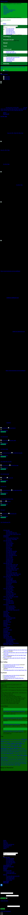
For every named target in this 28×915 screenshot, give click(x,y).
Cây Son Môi (9, 549)
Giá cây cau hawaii (4, 763)
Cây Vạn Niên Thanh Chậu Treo (13, 534)
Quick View (3, 431)
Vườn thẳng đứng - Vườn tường (11, 643)
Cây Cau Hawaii (9, 543)
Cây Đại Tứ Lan (9, 559)
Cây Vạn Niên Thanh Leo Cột (12, 609)
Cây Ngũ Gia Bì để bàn (23, 753)
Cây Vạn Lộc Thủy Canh (11, 572)
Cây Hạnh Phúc (9, 600)
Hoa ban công (6, 633)
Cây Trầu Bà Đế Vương (11, 555)
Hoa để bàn (6, 635)
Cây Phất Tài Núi (10, 602)
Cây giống (5, 611)
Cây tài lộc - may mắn (11, 594)
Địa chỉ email (4, 906)
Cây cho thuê (6, 26)
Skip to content (4, 1)
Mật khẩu (3, 895)
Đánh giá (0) (6, 114)
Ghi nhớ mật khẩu (11, 898)
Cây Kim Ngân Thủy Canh (12, 564)
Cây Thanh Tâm (9, 586)
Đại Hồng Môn (9, 561)
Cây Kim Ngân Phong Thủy (7, 499)
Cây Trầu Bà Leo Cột (5, 522)
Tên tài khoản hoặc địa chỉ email (8, 891)
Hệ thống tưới (6, 632)
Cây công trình (6, 599)
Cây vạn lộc (15, 760)
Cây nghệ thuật (6, 616)
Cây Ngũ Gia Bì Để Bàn (11, 582)
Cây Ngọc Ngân (4, 449)
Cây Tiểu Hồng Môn (10, 553)
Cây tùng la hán (10, 760)
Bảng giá (5, 42)
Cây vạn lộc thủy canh (21, 760)
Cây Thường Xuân (5, 474)
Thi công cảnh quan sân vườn (13, 57)
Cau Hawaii (3, 739)
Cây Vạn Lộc (3, 486)
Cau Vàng (12, 739)
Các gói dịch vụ (7, 36)
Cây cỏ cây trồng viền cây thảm (10, 108)
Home (4, 6)
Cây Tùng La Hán (10, 603)
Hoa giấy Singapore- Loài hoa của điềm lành (13, 731)
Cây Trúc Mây (9, 556)
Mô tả (4, 112)
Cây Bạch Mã (9, 542)
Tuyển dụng (6, 12)
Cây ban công (9, 107)
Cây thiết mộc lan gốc (11, 552)
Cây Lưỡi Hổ (9, 548)
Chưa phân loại (6, 624)
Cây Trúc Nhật (9, 557)
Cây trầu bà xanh (7, 621)
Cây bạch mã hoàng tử (18, 741)
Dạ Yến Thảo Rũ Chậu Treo (16, 110)
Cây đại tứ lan (10, 762)
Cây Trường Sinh (10, 595)
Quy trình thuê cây (8, 11)
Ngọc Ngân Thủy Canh (10, 763)
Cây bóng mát (6, 535)
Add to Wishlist (4, 74)
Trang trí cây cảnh (10, 51)
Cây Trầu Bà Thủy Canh (11, 570)
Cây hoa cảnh (9, 34)
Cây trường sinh (20, 757)
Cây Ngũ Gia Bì (4, 436)
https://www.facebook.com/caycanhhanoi (10, 271)
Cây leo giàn (6, 615)
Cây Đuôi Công (9, 560)
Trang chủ (3, 66)
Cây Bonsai (5, 536)
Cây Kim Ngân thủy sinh (11, 566)
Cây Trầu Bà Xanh (10, 608)
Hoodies (8, 627)
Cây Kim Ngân (9, 579)
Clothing (5, 625)
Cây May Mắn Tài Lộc (11, 580)
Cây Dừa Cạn (9, 531)
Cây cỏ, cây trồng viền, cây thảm (13, 66)
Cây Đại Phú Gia (10, 641)
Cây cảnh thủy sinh (10, 31)
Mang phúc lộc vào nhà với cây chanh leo (12, 717)
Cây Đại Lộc (9, 619)
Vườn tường (9, 61)
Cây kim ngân (9, 591)
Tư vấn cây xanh (7, 49)
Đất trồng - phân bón (8, 644)
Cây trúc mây (10, 757)
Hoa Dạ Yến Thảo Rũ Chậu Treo (15, 133)
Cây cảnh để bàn (10, 30)
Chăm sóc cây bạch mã (17, 739)
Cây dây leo (6, 604)
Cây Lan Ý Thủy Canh (11, 567)
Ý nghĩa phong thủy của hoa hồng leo (11, 724)
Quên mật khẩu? (4, 900)
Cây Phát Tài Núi (8, 755)
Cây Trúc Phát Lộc (10, 587)
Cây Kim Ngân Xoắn (10, 617)
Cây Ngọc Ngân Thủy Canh (12, 568)
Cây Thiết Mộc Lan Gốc (6, 461)
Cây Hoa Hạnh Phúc (10, 639)
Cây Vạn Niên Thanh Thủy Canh (13, 574)
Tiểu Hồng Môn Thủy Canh (12, 575)
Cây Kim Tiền (9, 546)
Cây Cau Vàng (9, 544)
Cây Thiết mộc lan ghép (11, 551)
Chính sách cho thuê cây (9, 10)
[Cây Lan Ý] (5, 70)
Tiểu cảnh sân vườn (7, 637)
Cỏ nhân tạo (6, 628)
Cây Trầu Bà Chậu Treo (11, 532)
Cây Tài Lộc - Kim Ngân (11, 539)
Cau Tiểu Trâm (9, 578)
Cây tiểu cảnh (6, 620)
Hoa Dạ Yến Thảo (5, 150)
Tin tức (5, 46)
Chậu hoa (5, 623)
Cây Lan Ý (3, 509)
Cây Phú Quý (9, 583)
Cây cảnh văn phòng (10, 32)
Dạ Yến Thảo (15, 107)
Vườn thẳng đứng (10, 60)
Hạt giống (5, 631)
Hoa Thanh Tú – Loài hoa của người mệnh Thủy (14, 711)
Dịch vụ (5, 7)
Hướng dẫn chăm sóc (11, 52)
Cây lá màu (5, 614)
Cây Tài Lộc (8, 584)
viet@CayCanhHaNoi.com (18, 331)
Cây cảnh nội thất (10, 28)
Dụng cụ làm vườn (7, 629)
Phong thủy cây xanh (8, 39)
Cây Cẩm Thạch (9, 590)
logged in (8, 422)
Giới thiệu (5, 8)
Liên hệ (5, 13)
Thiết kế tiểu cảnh (10, 58)
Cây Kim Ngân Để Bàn (12, 751)
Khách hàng (6, 63)
